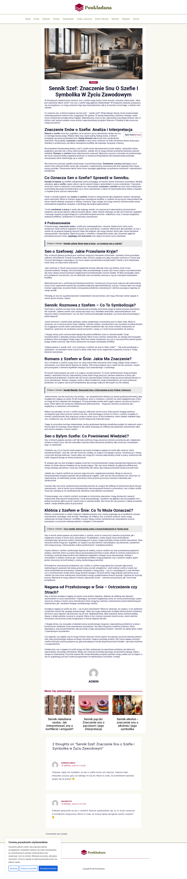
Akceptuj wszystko (48, 868)
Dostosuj (13, 868)
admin (94, 681)
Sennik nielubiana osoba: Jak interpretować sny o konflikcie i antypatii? (60, 724)
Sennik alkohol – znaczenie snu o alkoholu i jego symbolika (127, 724)
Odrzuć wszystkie (28, 868)
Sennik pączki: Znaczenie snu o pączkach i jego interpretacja (93, 724)
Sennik (93, 82)
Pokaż (138, 135)
